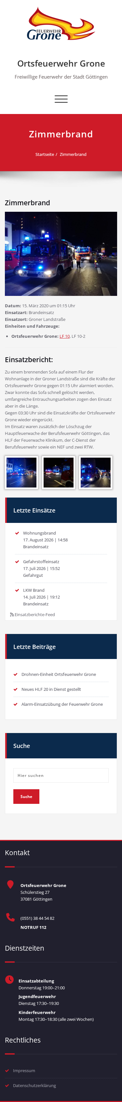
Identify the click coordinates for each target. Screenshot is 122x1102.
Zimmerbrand (73, 154)
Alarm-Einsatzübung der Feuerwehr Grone (62, 704)
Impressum (24, 1070)
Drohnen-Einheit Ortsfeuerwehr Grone (58, 674)
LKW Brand (34, 590)
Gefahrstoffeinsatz (41, 561)
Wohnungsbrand (39, 533)
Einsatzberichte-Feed (35, 614)
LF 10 (65, 336)
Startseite (44, 154)
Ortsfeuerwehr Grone (61, 63)
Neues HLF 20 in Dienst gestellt (51, 689)
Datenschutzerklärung (34, 1085)
